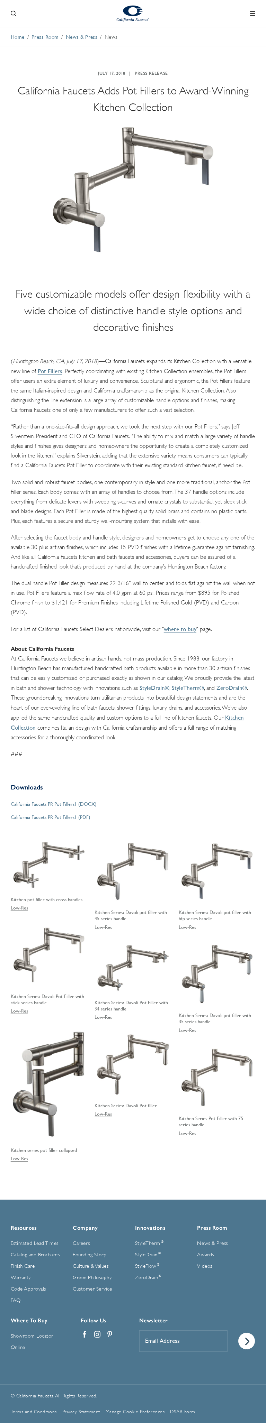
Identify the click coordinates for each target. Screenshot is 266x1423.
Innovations (150, 1228)
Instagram (97, 1334)
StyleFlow (147, 1266)
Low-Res (19, 908)
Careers (81, 1243)
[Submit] (246, 1341)
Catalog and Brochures (35, 1255)
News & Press (212, 1243)
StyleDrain (148, 1254)
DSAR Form (182, 1411)
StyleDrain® (154, 687)
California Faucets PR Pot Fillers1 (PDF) (50, 817)
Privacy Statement (81, 1411)
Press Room (212, 1228)
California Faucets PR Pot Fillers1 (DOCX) (54, 804)
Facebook (85, 1334)
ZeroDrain (148, 1277)
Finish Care (23, 1266)
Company (85, 1228)
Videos (204, 1266)
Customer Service (92, 1289)
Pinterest (110, 1334)
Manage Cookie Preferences (135, 1411)
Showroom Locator (32, 1336)
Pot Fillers (50, 371)
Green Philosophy (92, 1278)
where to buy (180, 629)
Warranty (21, 1278)
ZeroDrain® (231, 687)
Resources (24, 1228)
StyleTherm (149, 1243)
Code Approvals (28, 1289)
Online (18, 1347)
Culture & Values (90, 1266)
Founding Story (89, 1255)
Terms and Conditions (34, 1411)
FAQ (16, 1300)
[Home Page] (133, 13)
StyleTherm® (188, 687)
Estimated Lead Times (35, 1243)
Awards (205, 1255)
